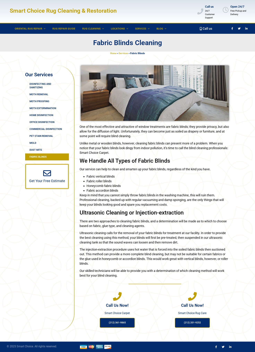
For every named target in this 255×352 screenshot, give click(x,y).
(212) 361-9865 (117, 322)
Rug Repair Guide (63, 28)
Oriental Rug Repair (28, 28)
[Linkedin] (230, 346)
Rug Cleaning (91, 28)
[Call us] (200, 11)
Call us (209, 6)
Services (123, 53)
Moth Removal (38, 94)
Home (113, 53)
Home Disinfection (41, 115)
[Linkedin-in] (246, 28)
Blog (159, 28)
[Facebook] (216, 346)
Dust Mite (35, 149)
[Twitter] (239, 28)
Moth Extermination (42, 108)
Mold (32, 142)
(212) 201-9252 (192, 322)
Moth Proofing (39, 101)
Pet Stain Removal (41, 136)
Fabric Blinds (38, 156)
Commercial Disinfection (45, 129)
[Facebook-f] (232, 28)
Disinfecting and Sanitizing (40, 86)
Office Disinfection (41, 122)
